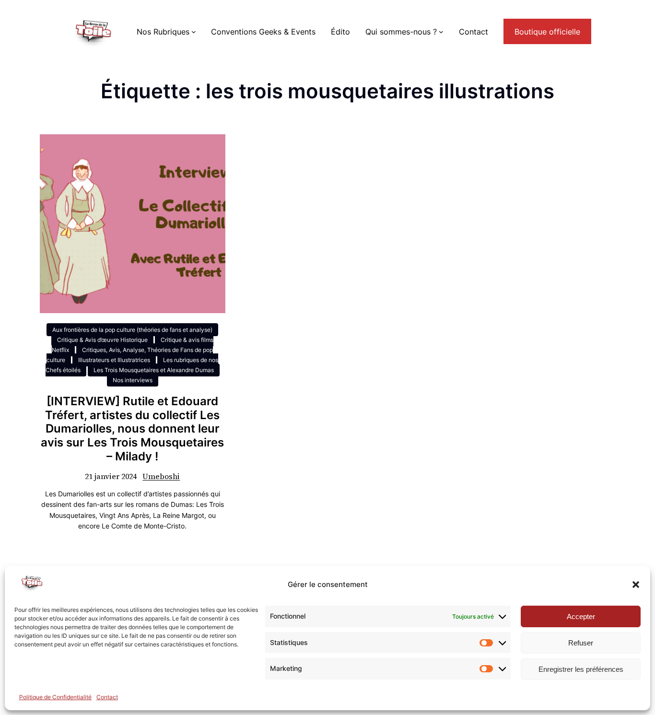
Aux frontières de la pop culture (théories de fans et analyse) (132, 329)
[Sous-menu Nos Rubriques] (193, 31)
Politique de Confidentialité (55, 697)
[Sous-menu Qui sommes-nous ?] (441, 31)
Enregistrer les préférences (580, 669)
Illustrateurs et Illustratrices (114, 359)
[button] (636, 584)
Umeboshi (161, 476)
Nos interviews (132, 380)
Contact (107, 697)
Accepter (581, 616)
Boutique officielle (547, 31)
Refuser (580, 643)
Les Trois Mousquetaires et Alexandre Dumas (154, 370)
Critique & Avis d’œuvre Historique (102, 339)
